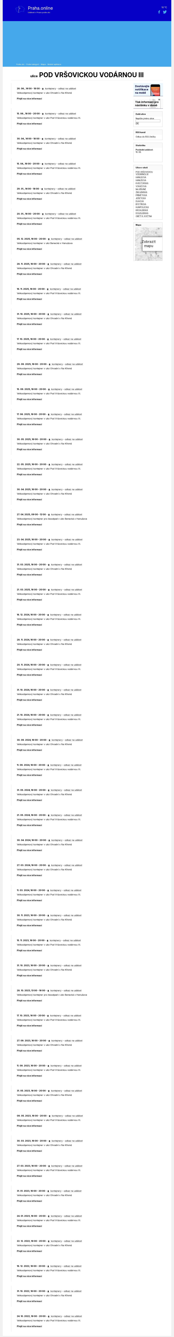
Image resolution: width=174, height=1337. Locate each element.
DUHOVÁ (140, 201)
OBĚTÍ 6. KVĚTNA (144, 216)
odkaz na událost (67, 88)
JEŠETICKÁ (141, 198)
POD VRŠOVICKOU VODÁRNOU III (144, 173)
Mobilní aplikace (54, 64)
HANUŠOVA (141, 180)
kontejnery (50, 88)
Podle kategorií (32, 64)
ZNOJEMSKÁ (141, 192)
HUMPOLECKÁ (142, 207)
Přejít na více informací (29, 98)
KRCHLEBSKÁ (142, 210)
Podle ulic (20, 64)
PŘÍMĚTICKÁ (141, 195)
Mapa (43, 64)
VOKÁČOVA (141, 186)
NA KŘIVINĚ (141, 189)
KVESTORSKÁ (142, 183)
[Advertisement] (93, 43)
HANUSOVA (141, 177)
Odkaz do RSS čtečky (146, 136)
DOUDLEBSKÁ (142, 213)
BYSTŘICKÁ (141, 204)
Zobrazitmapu (149, 243)
